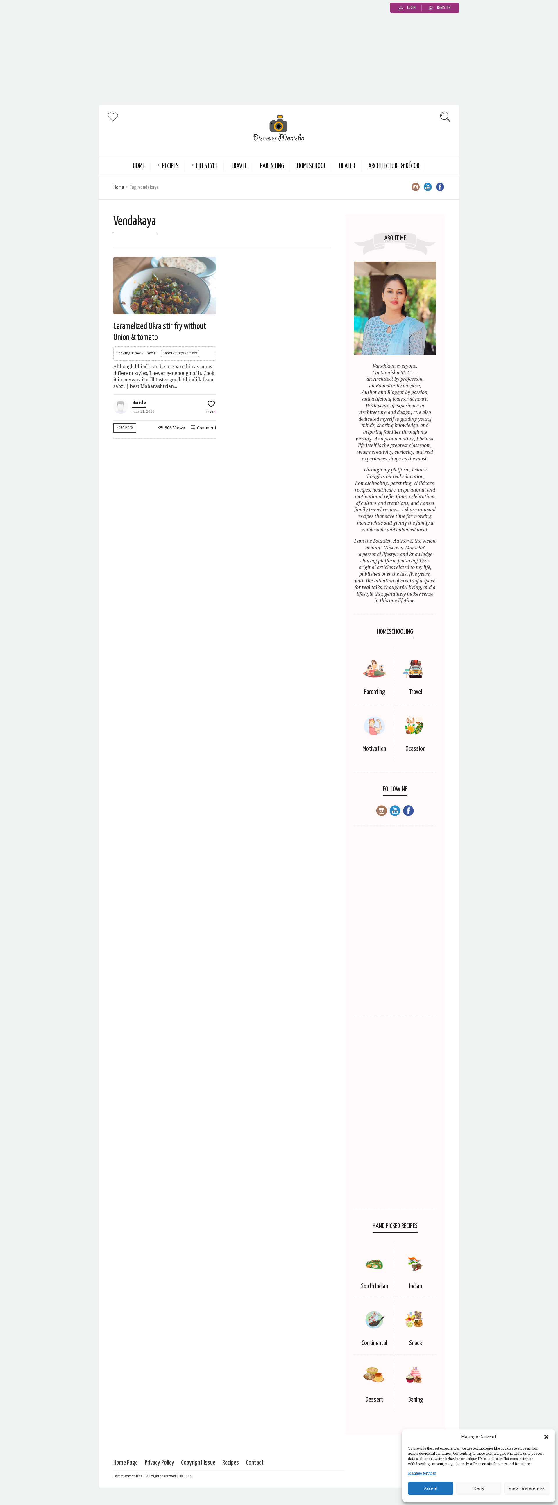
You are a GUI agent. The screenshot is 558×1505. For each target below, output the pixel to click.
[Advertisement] (279, 61)
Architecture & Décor (393, 166)
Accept (431, 1488)
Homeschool (311, 166)
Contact (255, 1462)
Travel (239, 166)
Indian (415, 1286)
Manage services (422, 1473)
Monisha (139, 402)
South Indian (374, 1286)
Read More (125, 427)
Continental (374, 1343)
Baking (415, 1399)
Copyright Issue (198, 1462)
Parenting (272, 166)
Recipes (170, 166)
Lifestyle (207, 166)
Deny (478, 1488)
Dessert (374, 1399)
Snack (415, 1343)
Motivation (374, 749)
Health (347, 166)
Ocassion (415, 749)
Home (139, 166)
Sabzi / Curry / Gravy (180, 353)
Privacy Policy (159, 1462)
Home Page (125, 1462)
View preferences (527, 1488)
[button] (546, 1437)
